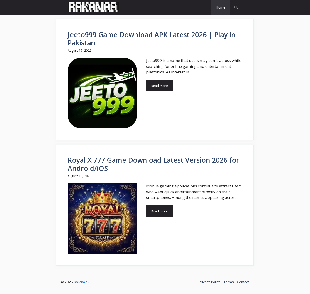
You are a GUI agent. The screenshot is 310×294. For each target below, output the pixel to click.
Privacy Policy (209, 281)
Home (220, 7)
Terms (228, 281)
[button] (236, 7)
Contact (243, 281)
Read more (159, 85)
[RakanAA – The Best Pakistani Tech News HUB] (93, 7)
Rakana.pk (81, 281)
